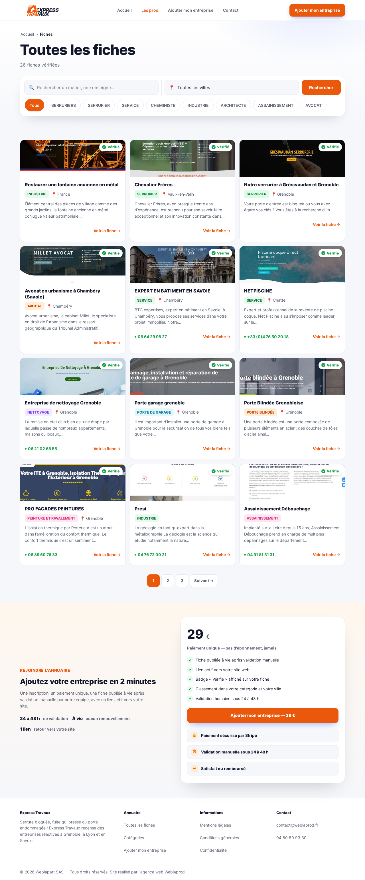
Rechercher (321, 87)
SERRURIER (99, 105)
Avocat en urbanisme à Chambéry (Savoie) (62, 294)
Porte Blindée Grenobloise (273, 403)
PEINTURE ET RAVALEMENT (51, 518)
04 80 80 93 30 (291, 837)
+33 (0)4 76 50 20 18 (268, 336)
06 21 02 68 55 (42, 448)
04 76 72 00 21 (152, 554)
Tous (34, 105)
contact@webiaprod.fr (297, 825)
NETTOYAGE (38, 412)
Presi (140, 509)
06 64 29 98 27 (152, 336)
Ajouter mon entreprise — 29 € (262, 715)
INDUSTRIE (198, 105)
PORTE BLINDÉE (261, 412)
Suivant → (204, 580)
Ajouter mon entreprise (190, 10)
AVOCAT (313, 105)
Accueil (124, 10)
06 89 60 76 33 (42, 554)
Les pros (149, 10)
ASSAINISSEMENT (275, 105)
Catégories (134, 837)
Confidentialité (213, 850)
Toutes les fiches (139, 825)
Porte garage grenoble (160, 403)
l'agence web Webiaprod (162, 871)
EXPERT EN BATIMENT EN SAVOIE (172, 291)
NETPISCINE (258, 291)
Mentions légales (215, 825)
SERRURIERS (63, 105)
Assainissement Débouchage (277, 509)
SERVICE (130, 105)
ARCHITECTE (233, 105)
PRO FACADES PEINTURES (54, 509)
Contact (230, 10)
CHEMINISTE (163, 105)
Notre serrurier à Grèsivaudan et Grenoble (291, 184)
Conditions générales (219, 837)
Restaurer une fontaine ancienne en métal (72, 184)
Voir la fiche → (107, 230)
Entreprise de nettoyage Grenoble (63, 403)
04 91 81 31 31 (260, 554)
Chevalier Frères (154, 184)
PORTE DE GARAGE (154, 412)
